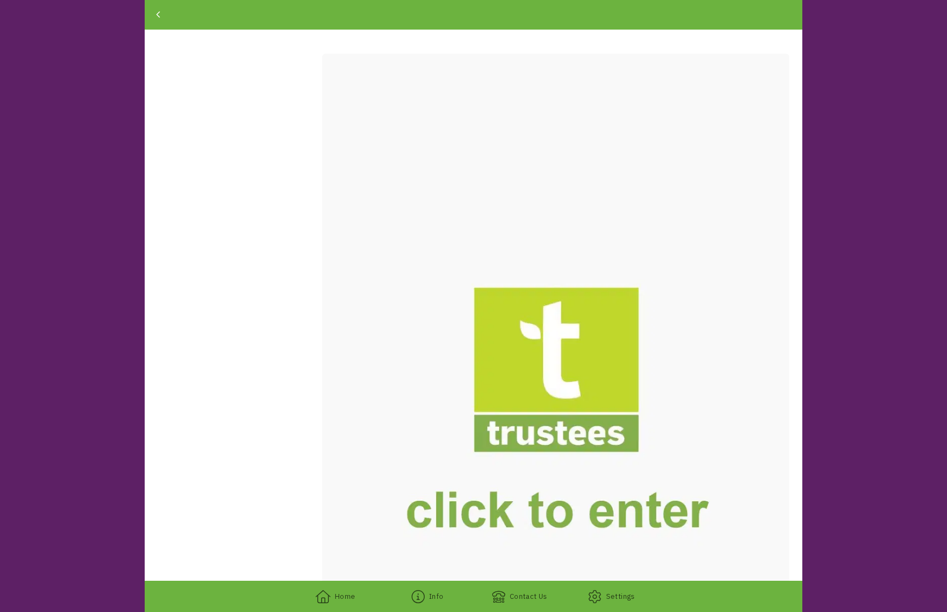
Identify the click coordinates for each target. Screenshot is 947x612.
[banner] (473, 15)
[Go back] (158, 15)
